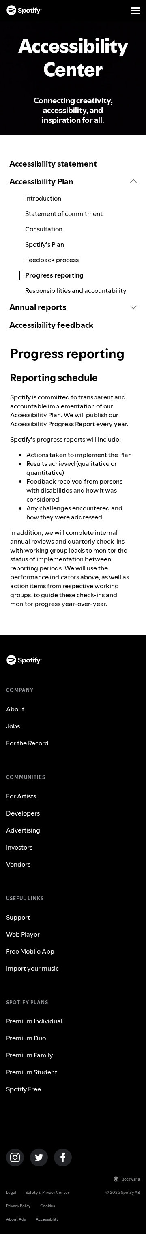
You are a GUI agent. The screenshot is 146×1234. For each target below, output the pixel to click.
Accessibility (47, 1219)
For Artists (21, 796)
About (15, 709)
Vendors (18, 864)
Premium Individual (34, 1020)
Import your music (32, 968)
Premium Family (29, 1054)
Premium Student (31, 1071)
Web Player (23, 934)
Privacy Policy (18, 1205)
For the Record (27, 743)
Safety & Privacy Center (47, 1192)
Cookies (47, 1205)
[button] (73, 181)
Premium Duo (26, 1037)
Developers (23, 813)
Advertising (23, 830)
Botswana (131, 1179)
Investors (19, 847)
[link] (73, 164)
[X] (39, 1157)
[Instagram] (15, 1157)
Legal (11, 1192)
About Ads (16, 1219)
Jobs (13, 726)
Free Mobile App (30, 951)
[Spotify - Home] (24, 10)
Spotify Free (23, 1089)
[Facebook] (63, 1157)
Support (18, 917)
